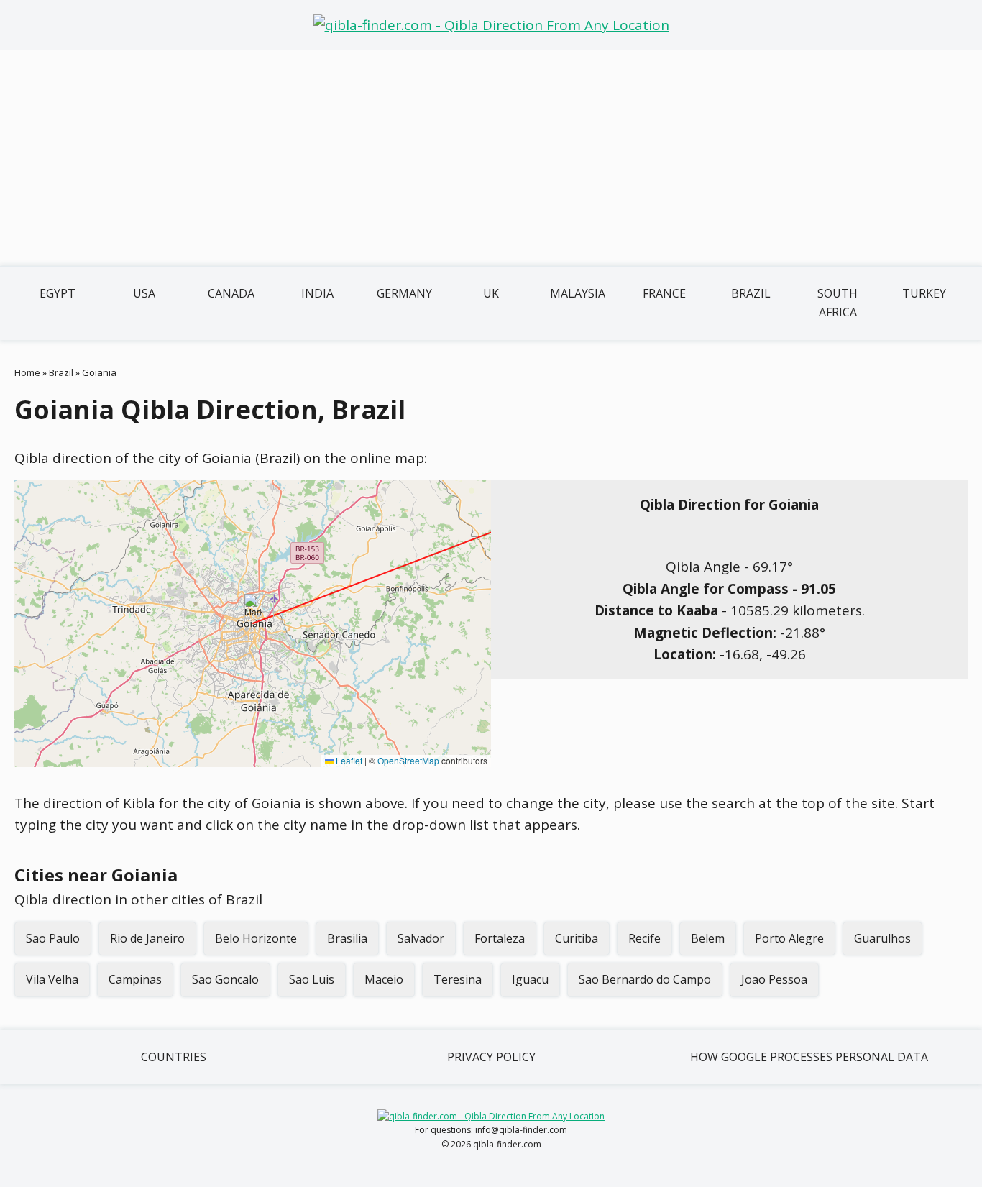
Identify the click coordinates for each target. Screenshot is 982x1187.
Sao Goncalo (225, 979)
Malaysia (577, 293)
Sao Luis (311, 979)
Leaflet (348, 760)
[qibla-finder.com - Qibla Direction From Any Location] (491, 25)
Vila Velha (52, 979)
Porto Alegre (789, 938)
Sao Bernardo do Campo (645, 979)
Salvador (421, 938)
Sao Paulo (53, 938)
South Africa (837, 302)
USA (144, 293)
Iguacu (530, 979)
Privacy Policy (491, 1057)
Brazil (751, 293)
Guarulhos (882, 938)
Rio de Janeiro (147, 938)
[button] (253, 608)
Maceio (383, 979)
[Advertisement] (491, 158)
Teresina (457, 979)
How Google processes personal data (809, 1057)
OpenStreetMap (408, 760)
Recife (644, 938)
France (664, 293)
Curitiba (576, 938)
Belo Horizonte (256, 938)
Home (27, 372)
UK (491, 293)
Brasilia (347, 938)
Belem (708, 938)
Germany (404, 293)
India (317, 293)
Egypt (57, 293)
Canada (231, 293)
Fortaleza (499, 938)
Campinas (135, 979)
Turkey (924, 293)
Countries (173, 1057)
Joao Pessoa (774, 979)
